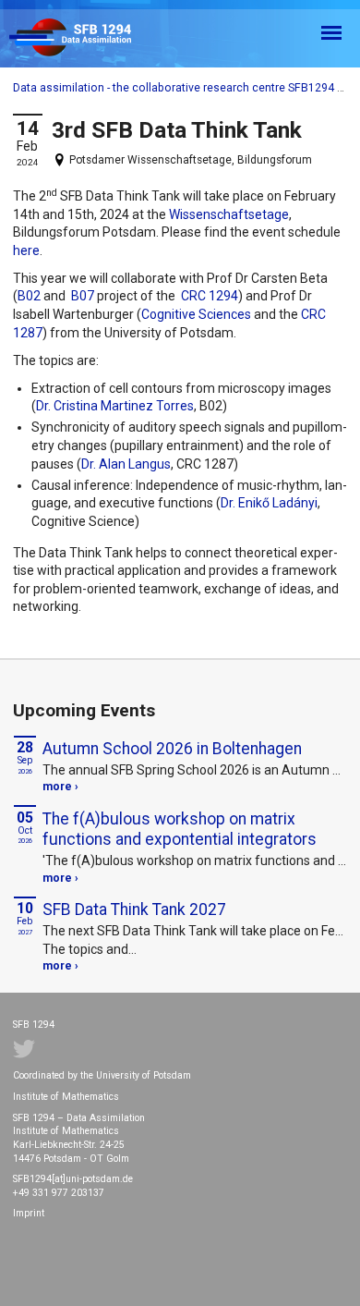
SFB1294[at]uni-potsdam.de (73, 1179)
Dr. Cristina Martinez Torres (115, 405)
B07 (82, 295)
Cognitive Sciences (196, 314)
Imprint (28, 1213)
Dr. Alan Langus (126, 464)
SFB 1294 (86, 38)
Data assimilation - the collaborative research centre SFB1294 (173, 87)
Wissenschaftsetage (229, 214)
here (26, 250)
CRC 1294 (209, 295)
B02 (29, 295)
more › (60, 786)
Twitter (24, 1049)
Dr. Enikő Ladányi (269, 502)
